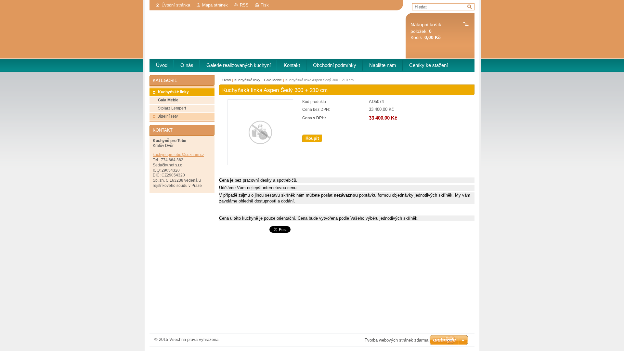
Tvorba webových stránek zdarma (396, 340)
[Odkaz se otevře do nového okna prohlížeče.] (260, 163)
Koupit (312, 138)
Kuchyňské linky (247, 80)
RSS (244, 5)
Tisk (265, 5)
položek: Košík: (425, 31)
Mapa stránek (215, 5)
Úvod (226, 80)
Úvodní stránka (176, 5)
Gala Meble (273, 80)
